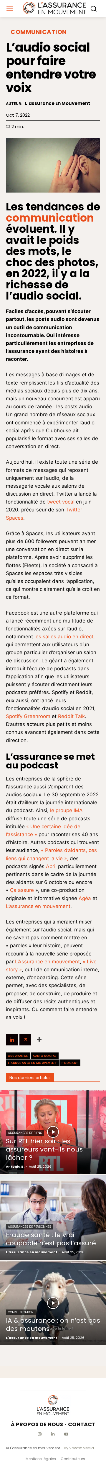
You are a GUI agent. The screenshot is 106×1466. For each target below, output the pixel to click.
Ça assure (22, 890)
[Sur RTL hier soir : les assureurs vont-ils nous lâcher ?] (53, 1132)
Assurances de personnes (29, 1226)
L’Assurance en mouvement (47, 962)
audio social (45, 1056)
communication (50, 217)
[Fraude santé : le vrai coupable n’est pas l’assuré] (53, 1217)
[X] (25, 1039)
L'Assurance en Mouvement (32, 1063)
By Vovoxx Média (79, 1447)
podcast (70, 1063)
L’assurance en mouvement (38, 906)
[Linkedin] (12, 1039)
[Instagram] (40, 1434)
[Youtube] (66, 1434)
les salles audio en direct (63, 637)
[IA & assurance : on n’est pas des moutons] (53, 1303)
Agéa (85, 898)
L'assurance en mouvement (57, 103)
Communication (39, 32)
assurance (18, 1056)
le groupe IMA (66, 810)
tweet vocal (60, 502)
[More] (39, 1039)
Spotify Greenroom (28, 716)
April (51, 866)
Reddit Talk (71, 716)
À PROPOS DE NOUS (37, 1424)
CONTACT (81, 1424)
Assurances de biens (25, 1133)
